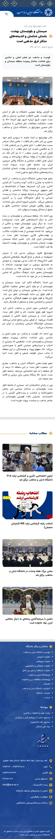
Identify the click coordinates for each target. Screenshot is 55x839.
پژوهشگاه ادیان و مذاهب (39, 675)
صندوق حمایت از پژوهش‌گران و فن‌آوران (32, 717)
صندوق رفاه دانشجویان (40, 722)
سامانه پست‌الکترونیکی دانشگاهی (32, 803)
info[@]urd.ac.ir (10, 784)
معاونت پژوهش (43, 661)
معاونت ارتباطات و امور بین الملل (36, 670)
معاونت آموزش (43, 656)
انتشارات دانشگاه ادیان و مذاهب (36, 688)
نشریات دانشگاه (43, 693)
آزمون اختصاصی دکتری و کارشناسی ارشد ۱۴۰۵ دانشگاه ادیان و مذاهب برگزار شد (30, 478)
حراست (47, 697)
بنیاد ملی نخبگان (43, 726)
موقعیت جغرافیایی (39, 796)
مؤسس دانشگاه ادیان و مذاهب (36, 652)
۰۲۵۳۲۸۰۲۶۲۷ (9, 772)
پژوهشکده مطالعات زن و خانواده (36, 679)
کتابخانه (46, 684)
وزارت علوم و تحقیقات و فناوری (36, 713)
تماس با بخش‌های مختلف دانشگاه (32, 790)
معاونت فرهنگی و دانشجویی (37, 666)
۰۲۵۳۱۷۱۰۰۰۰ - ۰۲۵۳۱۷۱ (13, 766)
